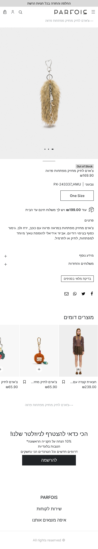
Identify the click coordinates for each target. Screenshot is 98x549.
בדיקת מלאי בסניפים (77, 278)
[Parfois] (70, 12)
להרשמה (49, 460)
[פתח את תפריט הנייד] (93, 12)
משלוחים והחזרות (81, 263)
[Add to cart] (78, 369)
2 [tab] (48, 149)
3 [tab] (44, 149)
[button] (63, 382)
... (91, 19)
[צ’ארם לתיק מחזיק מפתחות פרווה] (92, 293)
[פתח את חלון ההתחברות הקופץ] (12, 12)
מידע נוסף (86, 255)
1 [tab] (53, 149)
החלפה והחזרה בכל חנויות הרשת (49, 3)
